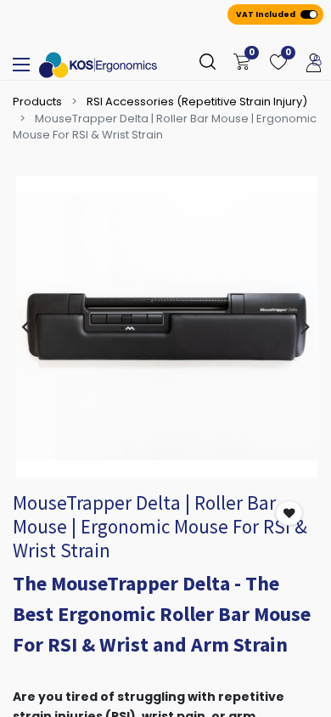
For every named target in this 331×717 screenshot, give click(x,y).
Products (37, 101)
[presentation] (26, 326)
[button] (289, 513)
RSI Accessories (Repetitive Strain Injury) (197, 101)
